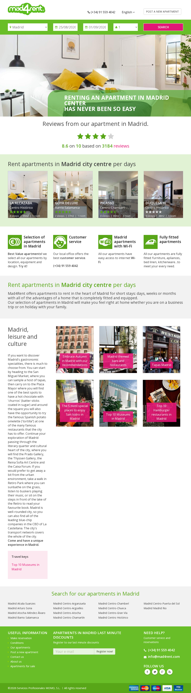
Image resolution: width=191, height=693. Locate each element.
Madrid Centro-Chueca (112, 608)
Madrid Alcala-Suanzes (21, 603)
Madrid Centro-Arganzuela (69, 603)
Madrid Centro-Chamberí (113, 603)
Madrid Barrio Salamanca (23, 617)
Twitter (155, 672)
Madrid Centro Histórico (113, 617)
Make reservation (21, 638)
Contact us (17, 657)
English (127, 12)
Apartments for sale (22, 666)
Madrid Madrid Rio (155, 608)
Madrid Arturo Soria (20, 608)
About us (16, 661)
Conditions (17, 643)
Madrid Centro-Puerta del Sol (162, 603)
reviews (115, 146)
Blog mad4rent (170, 672)
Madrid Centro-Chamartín (69, 617)
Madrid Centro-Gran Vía (112, 613)
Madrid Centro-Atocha (67, 613)
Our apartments (20, 647)
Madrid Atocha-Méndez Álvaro (26, 613)
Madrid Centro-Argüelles (68, 608)
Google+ (162, 672)
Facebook (147, 672)
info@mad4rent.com (164, 656)
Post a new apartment (24, 652)
